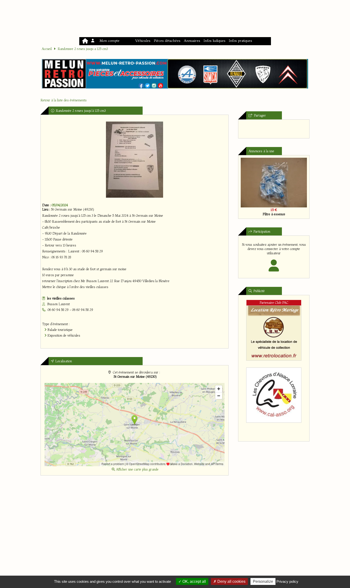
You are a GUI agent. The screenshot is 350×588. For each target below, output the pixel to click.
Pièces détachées (167, 40)
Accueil (47, 49)
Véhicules (142, 40)
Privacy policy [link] (287, 581)
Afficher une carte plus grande (137, 469)
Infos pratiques (240, 40)
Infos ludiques (214, 40)
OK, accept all (193, 581)
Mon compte (108, 40)
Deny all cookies (230, 581)
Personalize (263, 581)
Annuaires (192, 40)
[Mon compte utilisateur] (273, 269)
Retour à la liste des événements (63, 100)
